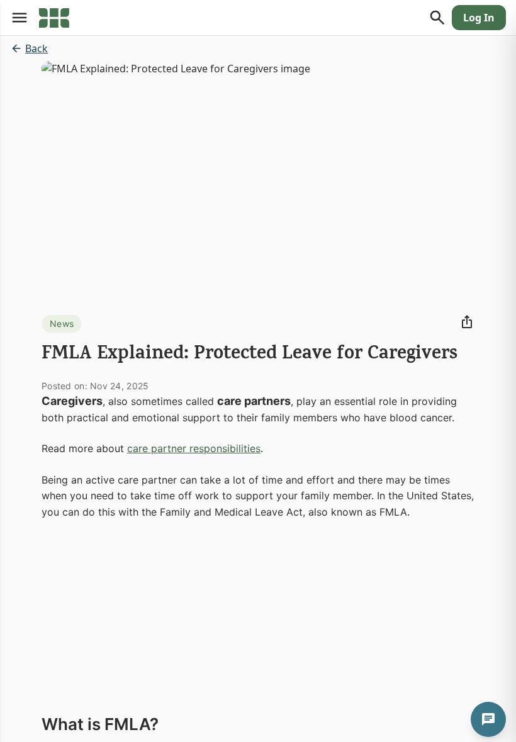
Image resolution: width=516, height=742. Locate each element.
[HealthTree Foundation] (54, 18)
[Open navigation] (19, 17)
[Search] (437, 17)
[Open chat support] (488, 719)
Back (36, 48)
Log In (479, 18)
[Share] (466, 321)
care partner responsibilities (194, 448)
